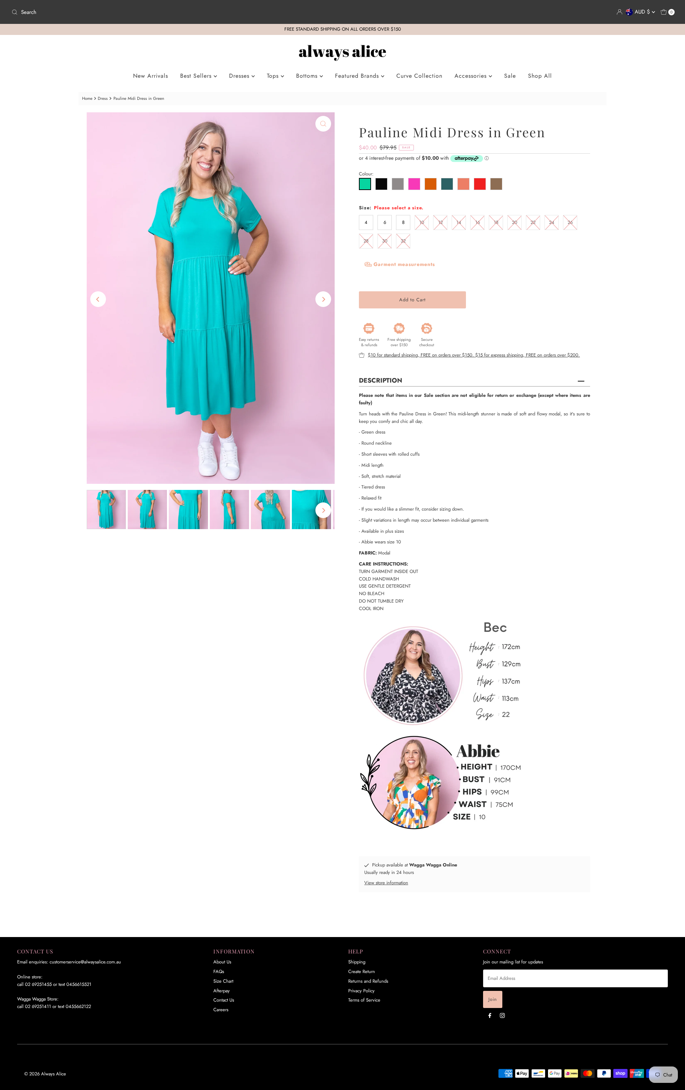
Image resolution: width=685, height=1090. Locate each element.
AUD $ (643, 12)
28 (366, 240)
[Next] (323, 299)
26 (570, 222)
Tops (274, 76)
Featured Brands (358, 76)
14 (458, 222)
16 (477, 222)
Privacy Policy (361, 990)
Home (87, 98)
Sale (510, 76)
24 (551, 222)
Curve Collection (419, 76)
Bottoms (308, 76)
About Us (222, 961)
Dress (103, 98)
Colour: (366, 173)
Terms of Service (364, 1000)
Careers (220, 1009)
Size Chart (223, 981)
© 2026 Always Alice (45, 1073)
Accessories (472, 76)
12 (440, 222)
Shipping (356, 961)
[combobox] (174, 12)
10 (421, 222)
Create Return (361, 971)
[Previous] (98, 299)
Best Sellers (197, 76)
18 (496, 222)
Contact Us (223, 1000)
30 (384, 240)
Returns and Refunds (368, 981)
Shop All (540, 76)
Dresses (240, 76)
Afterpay (221, 990)
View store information (386, 882)
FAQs (218, 971)
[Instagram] (502, 1015)
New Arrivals (150, 76)
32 (403, 240)
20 (514, 222)
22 (533, 222)
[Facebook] (489, 1015)
